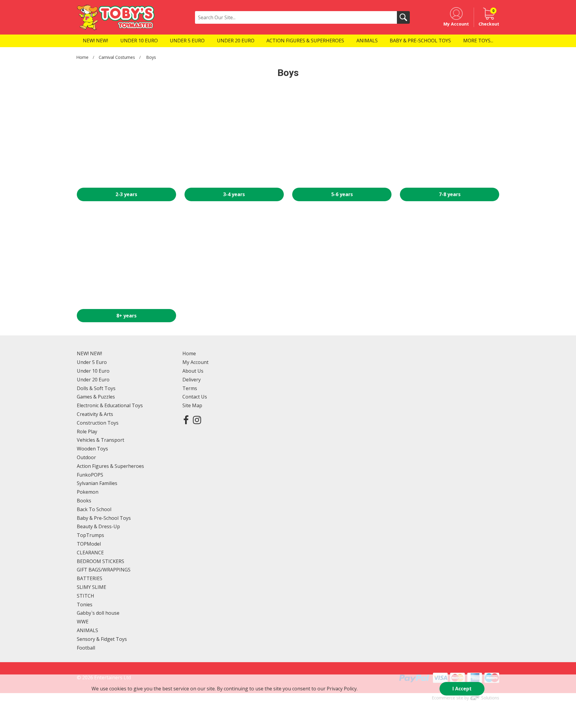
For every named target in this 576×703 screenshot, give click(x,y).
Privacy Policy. (342, 688)
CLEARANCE (90, 552)
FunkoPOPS (90, 474)
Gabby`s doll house (98, 613)
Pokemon (87, 492)
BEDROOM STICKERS (100, 561)
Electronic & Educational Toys (110, 405)
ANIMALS (87, 630)
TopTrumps (90, 535)
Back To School (94, 509)
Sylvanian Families (97, 483)
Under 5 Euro (92, 362)
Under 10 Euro (93, 371)
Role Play (87, 431)
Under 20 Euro (93, 379)
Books (84, 500)
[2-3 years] (126, 138)
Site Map (192, 405)
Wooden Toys (92, 448)
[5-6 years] (342, 138)
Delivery (191, 379)
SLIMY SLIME (91, 587)
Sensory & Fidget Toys (102, 639)
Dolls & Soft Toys (96, 388)
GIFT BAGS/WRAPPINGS (103, 569)
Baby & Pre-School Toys (104, 518)
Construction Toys (97, 423)
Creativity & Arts (95, 414)
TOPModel (89, 544)
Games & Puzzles (96, 396)
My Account (195, 362)
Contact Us (194, 396)
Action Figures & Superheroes (110, 466)
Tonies (84, 604)
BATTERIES (89, 578)
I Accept (462, 688)
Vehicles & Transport (100, 440)
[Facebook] (186, 419)
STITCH (85, 595)
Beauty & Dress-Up (98, 526)
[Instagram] (197, 419)
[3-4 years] (234, 138)
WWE (82, 621)
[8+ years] (126, 259)
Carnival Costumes (117, 57)
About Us (192, 371)
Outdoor (86, 457)
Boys (151, 57)
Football (86, 647)
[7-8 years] (449, 138)
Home (82, 57)
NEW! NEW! (89, 353)
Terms (189, 388)
